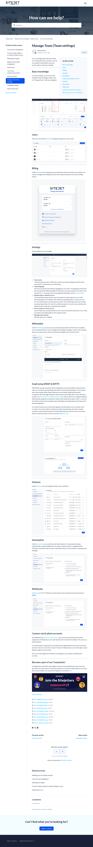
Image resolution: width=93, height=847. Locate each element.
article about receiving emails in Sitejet (52, 397)
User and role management (40, 779)
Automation (66, 84)
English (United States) (26, 841)
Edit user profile (37, 738)
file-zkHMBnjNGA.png (41, 711)
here (80, 399)
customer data (79, 293)
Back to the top (37, 694)
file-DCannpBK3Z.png (41, 720)
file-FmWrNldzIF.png (40, 708)
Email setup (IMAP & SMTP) (71, 78)
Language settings (81, 738)
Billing (64, 70)
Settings (65, 73)
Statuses (65, 81)
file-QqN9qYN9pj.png (41, 702)
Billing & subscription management (13, 63)
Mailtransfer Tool (37, 790)
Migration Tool (63, 413)
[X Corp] (35, 728)
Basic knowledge (68, 64)
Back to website (12, 841)
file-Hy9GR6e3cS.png (40, 705)
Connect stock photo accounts (72, 90)
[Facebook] (32, 728)
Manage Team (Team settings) (13, 81)
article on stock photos (51, 637)
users (48, 139)
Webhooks (66, 87)
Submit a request (66, 760)
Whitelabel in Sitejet (38, 782)
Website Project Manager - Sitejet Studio (26, 39)
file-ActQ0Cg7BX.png (41, 717)
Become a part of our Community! (73, 92)
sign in (38, 809)
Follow (84, 52)
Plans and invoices (12, 88)
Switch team (10, 67)
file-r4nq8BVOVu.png (40, 699)
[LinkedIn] (37, 728)
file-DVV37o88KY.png (41, 714)
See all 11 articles (11, 92)
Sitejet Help (9, 39)
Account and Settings (46, 39)
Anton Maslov (41, 50)
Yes (57, 751)
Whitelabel (66, 76)
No (63, 751)
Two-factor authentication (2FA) (13, 72)
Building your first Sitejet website (42, 775)
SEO (43, 293)
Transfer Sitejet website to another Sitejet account (47, 786)
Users (64, 67)
